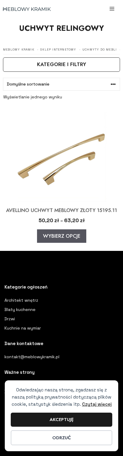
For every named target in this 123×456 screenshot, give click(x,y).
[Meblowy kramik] (27, 9)
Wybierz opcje (61, 236)
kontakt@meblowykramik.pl (31, 356)
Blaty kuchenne (20, 309)
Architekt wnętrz (21, 300)
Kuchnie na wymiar (22, 328)
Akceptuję (62, 419)
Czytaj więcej (97, 404)
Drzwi (9, 318)
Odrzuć (61, 437)
